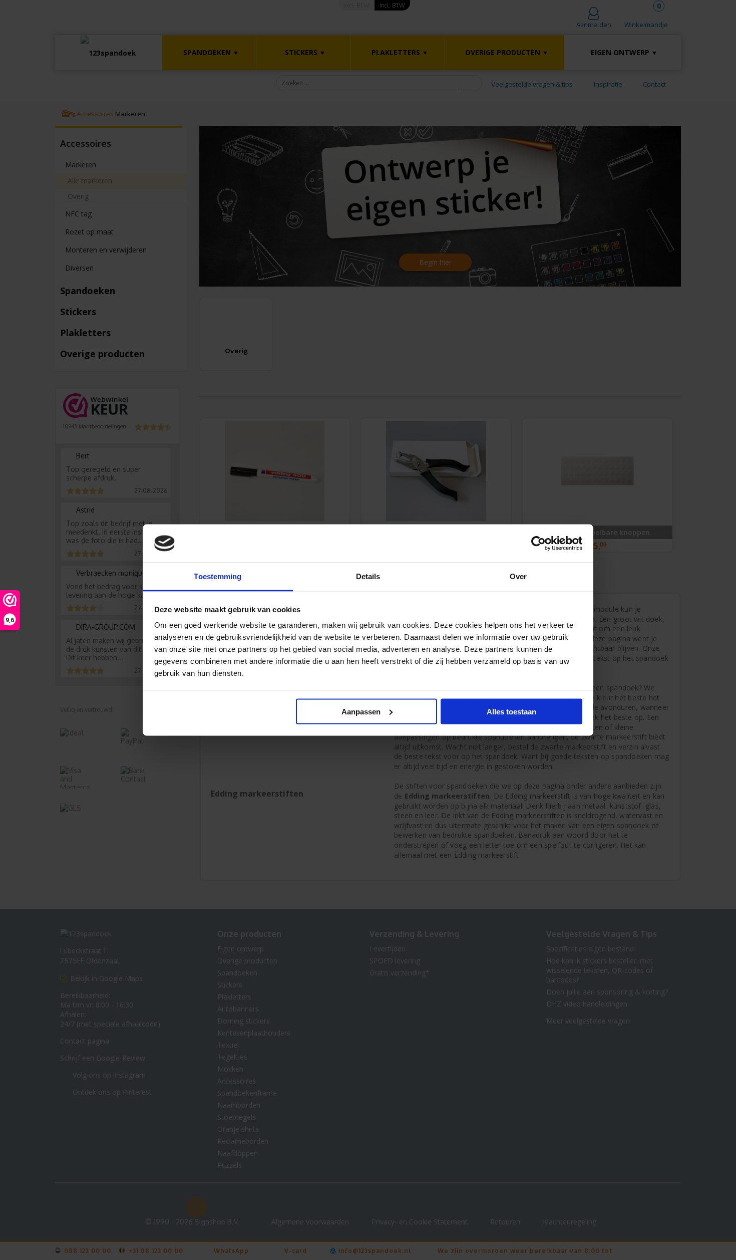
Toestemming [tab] (217, 576)
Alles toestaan (511, 711)
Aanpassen (361, 711)
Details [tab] (368, 576)
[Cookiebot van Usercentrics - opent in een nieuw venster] (538, 543)
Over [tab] (518, 576)
